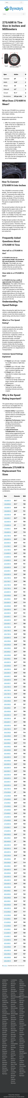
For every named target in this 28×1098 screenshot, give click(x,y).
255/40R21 (7, 708)
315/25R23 (7, 915)
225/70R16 (7, 578)
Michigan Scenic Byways (14, 1004)
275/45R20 (7, 820)
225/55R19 (7, 564)
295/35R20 (7, 862)
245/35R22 (7, 648)
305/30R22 (7, 894)
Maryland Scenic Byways (14, 993)
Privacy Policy (11, 1094)
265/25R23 (7, 732)
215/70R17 (7, 546)
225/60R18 (7, 567)
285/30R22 (7, 834)
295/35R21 (7, 866)
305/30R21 (7, 890)
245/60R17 (7, 676)
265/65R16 (7, 785)
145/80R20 (7, 504)
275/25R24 (7, 796)
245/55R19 (7, 673)
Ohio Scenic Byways (21, 982)
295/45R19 (7, 880)
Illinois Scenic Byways (4, 1049)
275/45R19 (7, 817)
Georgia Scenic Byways (4, 1032)
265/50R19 (7, 767)
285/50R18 (7, 848)
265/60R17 (7, 782)
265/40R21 (7, 753)
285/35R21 (7, 838)
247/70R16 (7, 697)
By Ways (5, 965)
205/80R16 (7, 539)
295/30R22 (7, 859)
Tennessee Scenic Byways (22, 1027)
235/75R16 (7, 634)
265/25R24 (7, 736)
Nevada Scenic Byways (13, 1038)
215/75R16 (7, 550)
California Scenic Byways (5, 1004)
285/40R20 (7, 841)
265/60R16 (7, 778)
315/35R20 (7, 926)
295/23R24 (7, 855)
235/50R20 (7, 606)
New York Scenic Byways (14, 1066)
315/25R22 (7, 912)
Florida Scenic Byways (4, 1027)
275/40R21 (7, 813)
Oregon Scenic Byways (21, 993)
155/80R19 (7, 507)
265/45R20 (7, 760)
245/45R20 (7, 655)
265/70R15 (7, 789)
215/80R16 (7, 557)
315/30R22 (7, 922)
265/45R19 (7, 757)
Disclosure (17, 1094)
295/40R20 (7, 873)
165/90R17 (7, 518)
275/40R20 (7, 810)
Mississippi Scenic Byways (14, 1015)
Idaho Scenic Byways (4, 1043)
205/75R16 (7, 536)
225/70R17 (7, 581)
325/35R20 (7, 947)
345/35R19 (7, 961)
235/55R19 (7, 613)
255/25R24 (7, 701)
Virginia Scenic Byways (21, 1049)
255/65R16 (7, 725)
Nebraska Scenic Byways (14, 1032)
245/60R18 (7, 680)
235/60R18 (7, 620)
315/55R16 (7, 940)
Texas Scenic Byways (21, 1032)
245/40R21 (7, 651)
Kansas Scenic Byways (4, 1066)
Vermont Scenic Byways (22, 1043)
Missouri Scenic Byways (13, 1021)
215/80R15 (7, 553)
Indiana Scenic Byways (4, 1055)
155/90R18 (7, 514)
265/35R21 (7, 743)
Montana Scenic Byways (13, 1027)
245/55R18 (7, 669)
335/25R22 (7, 954)
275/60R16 (7, 831)
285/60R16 (7, 852)
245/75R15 (7, 694)
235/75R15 (7, 630)
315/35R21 (7, 929)
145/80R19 (7, 500)
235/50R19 (7, 602)
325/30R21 (7, 943)
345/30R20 (7, 957)
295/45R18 (7, 876)
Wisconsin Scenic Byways (22, 1068)
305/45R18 (7, 908)
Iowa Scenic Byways (4, 1060)
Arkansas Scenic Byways (5, 998)
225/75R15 (7, 585)
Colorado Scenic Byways (5, 1010)
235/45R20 (7, 595)
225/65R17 (7, 571)
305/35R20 (7, 897)
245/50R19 (7, 662)
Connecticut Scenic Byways (6, 1015)
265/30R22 (7, 739)
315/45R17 (7, 936)
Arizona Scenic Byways (4, 993)
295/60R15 (7, 883)
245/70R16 (7, 690)
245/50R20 (7, 666)
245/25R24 (7, 641)
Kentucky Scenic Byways (5, 1071)
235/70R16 (7, 627)
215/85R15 (7, 560)
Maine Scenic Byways (13, 987)
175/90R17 (7, 528)
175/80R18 (7, 525)
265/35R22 (7, 746)
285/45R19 (7, 845)
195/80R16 (7, 532)
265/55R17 (7, 771)
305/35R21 (7, 901)
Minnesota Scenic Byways (14, 1010)
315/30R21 (7, 919)
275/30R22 (7, 799)
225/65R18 (7, 574)
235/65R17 (7, 623)
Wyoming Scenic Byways (22, 1073)
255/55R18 (7, 718)
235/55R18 (7, 609)
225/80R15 (7, 592)
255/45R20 (7, 711)
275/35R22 (7, 806)
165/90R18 (7, 521)
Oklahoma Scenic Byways (22, 987)
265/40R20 (7, 750)
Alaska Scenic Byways (4, 987)
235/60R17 (7, 616)
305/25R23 (7, 887)
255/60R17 (7, 722)
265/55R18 (7, 774)
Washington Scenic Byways (23, 1055)
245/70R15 (7, 687)
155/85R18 (7, 511)
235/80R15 (7, 637)
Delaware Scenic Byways (5, 1021)
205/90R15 (7, 543)
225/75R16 (7, 588)
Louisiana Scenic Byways (14, 982)
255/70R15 (7, 729)
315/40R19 (7, 933)
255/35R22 (7, 704)
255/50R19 (7, 715)
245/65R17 (7, 683)
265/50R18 (7, 764)
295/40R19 (7, 869)
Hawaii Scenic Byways (4, 1038)
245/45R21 (7, 659)
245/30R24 (7, 644)
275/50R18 (7, 824)
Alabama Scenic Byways (5, 982)
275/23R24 (7, 792)
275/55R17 (7, 827)
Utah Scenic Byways (21, 1038)
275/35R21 (7, 803)
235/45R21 (7, 599)
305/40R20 (7, 904)
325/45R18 (7, 950)
